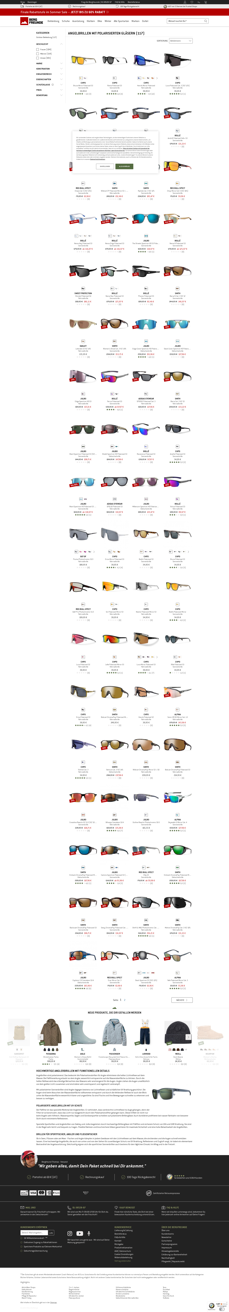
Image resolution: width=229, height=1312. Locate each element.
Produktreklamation (123, 1247)
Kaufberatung (27, 1291)
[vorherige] (135, 78)
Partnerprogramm (169, 1244)
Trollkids (166, 1298)
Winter (108, 21)
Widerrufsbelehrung (123, 1257)
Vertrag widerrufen (122, 1261)
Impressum (167, 1247)
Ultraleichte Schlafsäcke (125, 1291)
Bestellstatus (120, 1234)
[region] (115, 152)
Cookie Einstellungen (123, 1254)
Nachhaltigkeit (168, 1258)
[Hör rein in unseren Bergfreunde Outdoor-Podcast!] (90, 1234)
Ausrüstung (78, 21)
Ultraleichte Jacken (76, 1296)
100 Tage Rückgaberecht (129, 6)
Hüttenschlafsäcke (123, 1287)
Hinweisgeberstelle (170, 1251)
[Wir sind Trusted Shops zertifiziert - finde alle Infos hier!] (170, 1177)
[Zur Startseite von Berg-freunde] (32, 21)
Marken (135, 21)
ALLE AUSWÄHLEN (124, 166)
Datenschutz (125, 1251)
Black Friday (26, 1298)
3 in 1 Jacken (74, 1287)
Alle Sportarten (121, 21)
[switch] (222, 1309)
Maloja (165, 1291)
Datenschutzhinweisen (97, 159)
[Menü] (226, 1303)
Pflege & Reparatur (29, 1296)
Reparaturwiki (178, 1261)
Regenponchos (75, 1291)
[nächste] (157, 78)
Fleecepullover (74, 1298)
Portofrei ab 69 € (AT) (34, 6)
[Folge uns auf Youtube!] (81, 1234)
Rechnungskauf (79, 6)
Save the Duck (168, 1296)
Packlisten (26, 1294)
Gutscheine (167, 1240)
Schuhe (66, 21)
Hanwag (166, 1294)
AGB (116, 1251)
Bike (100, 21)
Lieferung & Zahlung (123, 1230)
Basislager (32, 2)
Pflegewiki (166, 1261)
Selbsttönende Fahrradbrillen (127, 1298)
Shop (22, 2)
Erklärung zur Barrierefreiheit (174, 1254)
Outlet (145, 21)
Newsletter (166, 1237)
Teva (164, 1287)
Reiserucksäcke (122, 1289)
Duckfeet (166, 1289)
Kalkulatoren (27, 1289)
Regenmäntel (74, 1289)
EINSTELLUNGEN (105, 166)
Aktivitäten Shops (28, 1287)
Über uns (165, 1230)
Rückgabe (118, 1244)
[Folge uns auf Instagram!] (71, 1234)
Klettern (91, 21)
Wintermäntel (74, 1294)
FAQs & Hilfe (119, 1237)
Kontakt (118, 1240)
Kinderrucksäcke (122, 1294)
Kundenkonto (168, 1234)
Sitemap (53, 1302)
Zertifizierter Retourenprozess (166, 1193)
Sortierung (162, 41)
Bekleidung (53, 21)
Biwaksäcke (120, 1296)
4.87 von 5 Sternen (182, 6)
